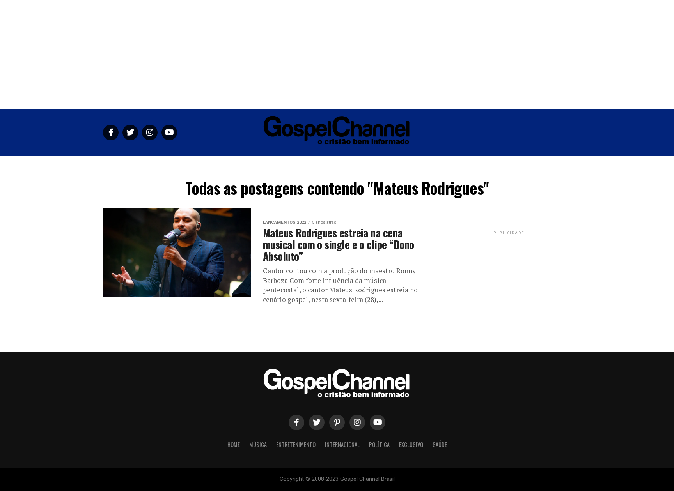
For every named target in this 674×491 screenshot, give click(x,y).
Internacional (342, 165)
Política (381, 165)
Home (229, 165)
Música (254, 165)
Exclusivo (414, 165)
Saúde (444, 165)
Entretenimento (294, 165)
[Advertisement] (337, 54)
